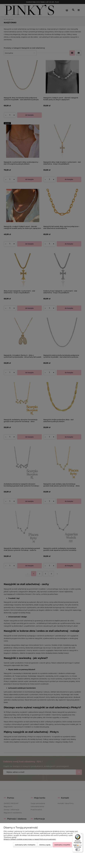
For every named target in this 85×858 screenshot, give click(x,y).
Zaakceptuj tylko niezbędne (25, 845)
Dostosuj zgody (44, 845)
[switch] (77, 849)
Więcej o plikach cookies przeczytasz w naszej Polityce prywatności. (30, 839)
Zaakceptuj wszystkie (62, 845)
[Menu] (81, 834)
